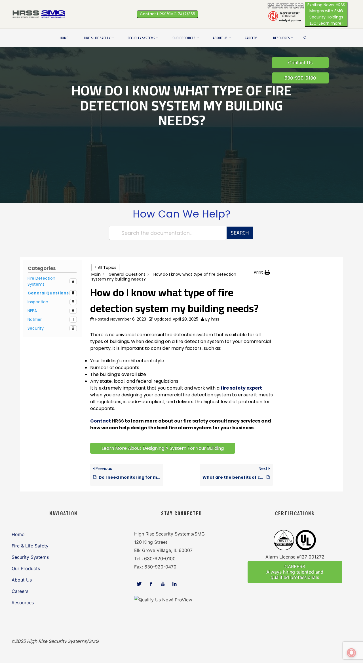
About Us (22, 580)
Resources (23, 602)
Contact (100, 421)
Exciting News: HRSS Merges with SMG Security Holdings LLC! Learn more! (326, 14)
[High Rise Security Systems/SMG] (39, 14)
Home (18, 534)
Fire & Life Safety (30, 546)
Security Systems (30, 557)
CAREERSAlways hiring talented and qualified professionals (294, 572)
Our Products (26, 568)
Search (240, 232)
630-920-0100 (300, 78)
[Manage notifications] (351, 652)
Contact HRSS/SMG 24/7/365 (167, 14)
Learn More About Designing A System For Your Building (163, 448)
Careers (20, 591)
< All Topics (105, 267)
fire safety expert (241, 388)
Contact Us (300, 62)
